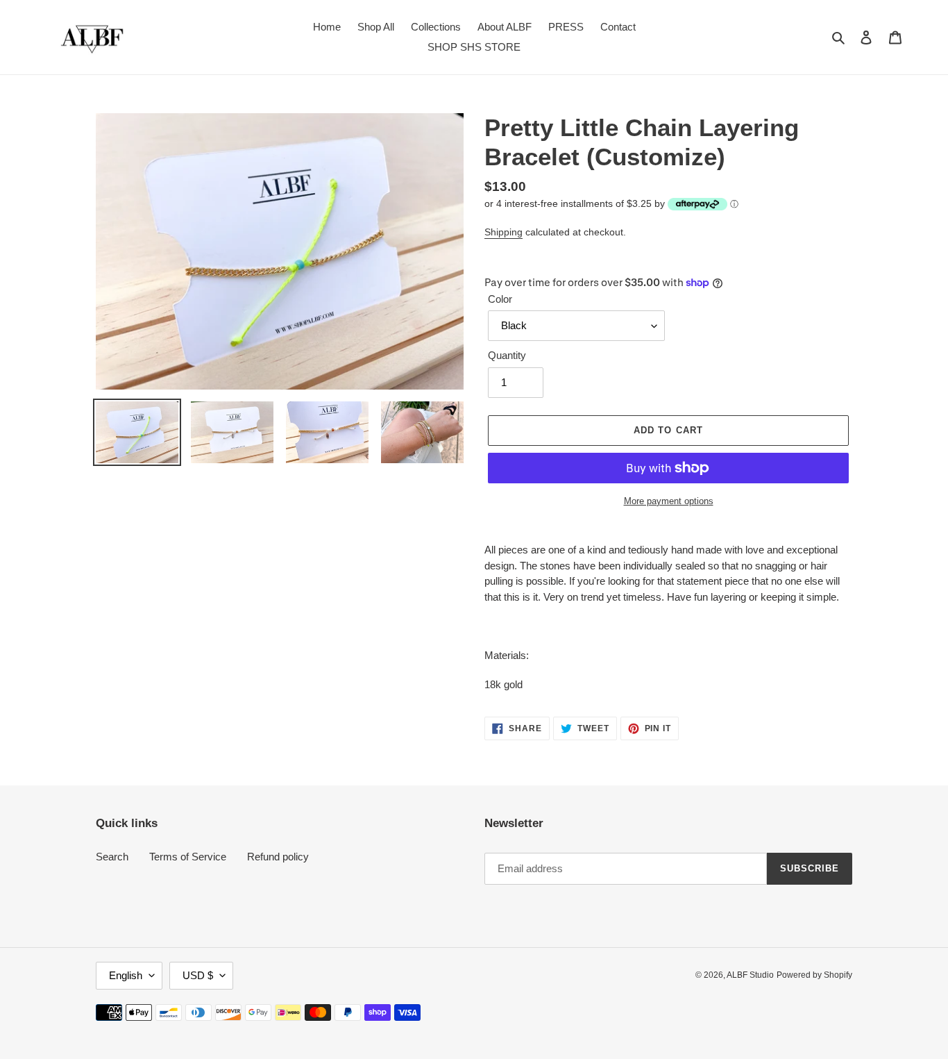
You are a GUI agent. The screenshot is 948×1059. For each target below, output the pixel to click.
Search (112, 856)
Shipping (503, 231)
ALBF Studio (750, 975)
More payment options (668, 501)
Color (500, 299)
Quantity (507, 355)
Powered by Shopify (814, 975)
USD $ (198, 975)
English (125, 975)
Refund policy (278, 856)
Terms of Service (187, 856)
